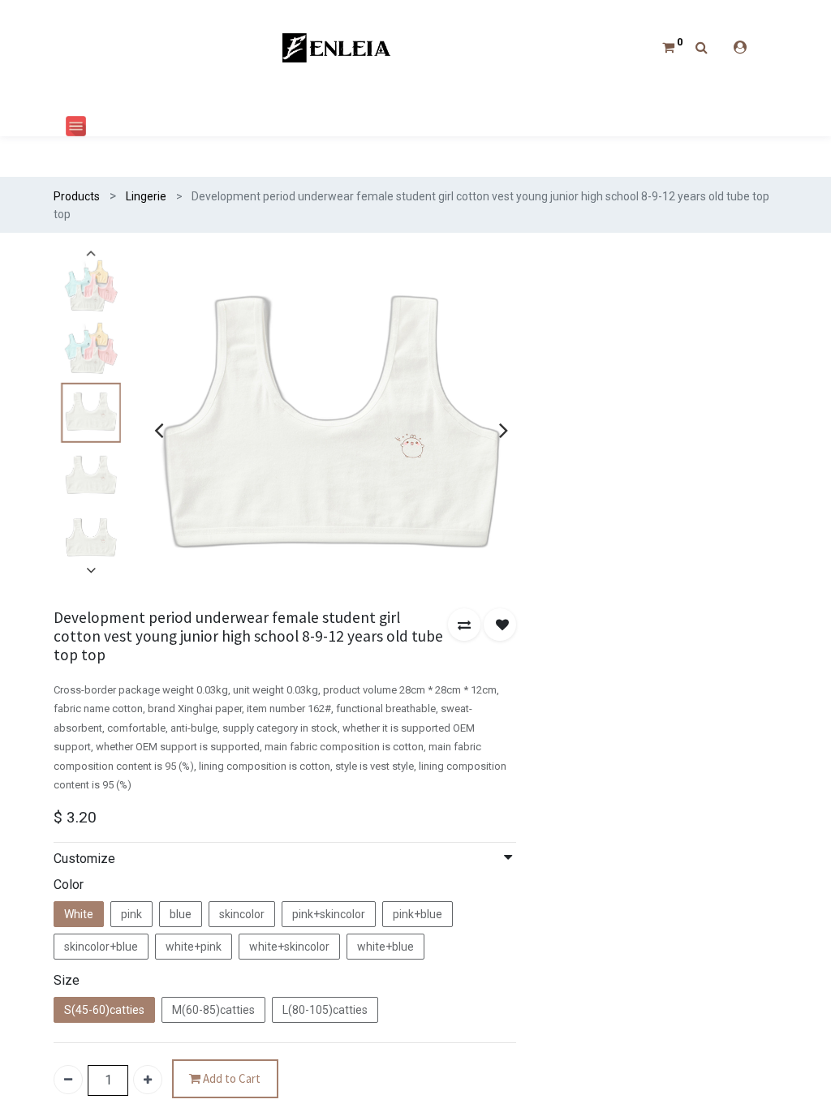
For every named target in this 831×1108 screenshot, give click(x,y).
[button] (464, 624)
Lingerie (146, 196)
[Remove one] (68, 1079)
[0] (668, 47)
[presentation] (158, 429)
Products (77, 196)
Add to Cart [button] (230, 1078)
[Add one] (147, 1079)
